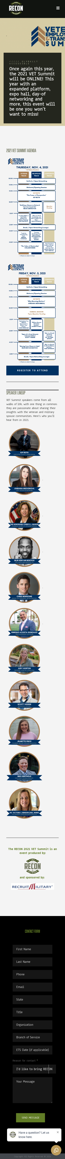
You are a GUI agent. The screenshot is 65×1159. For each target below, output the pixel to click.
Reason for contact (25, 1061)
